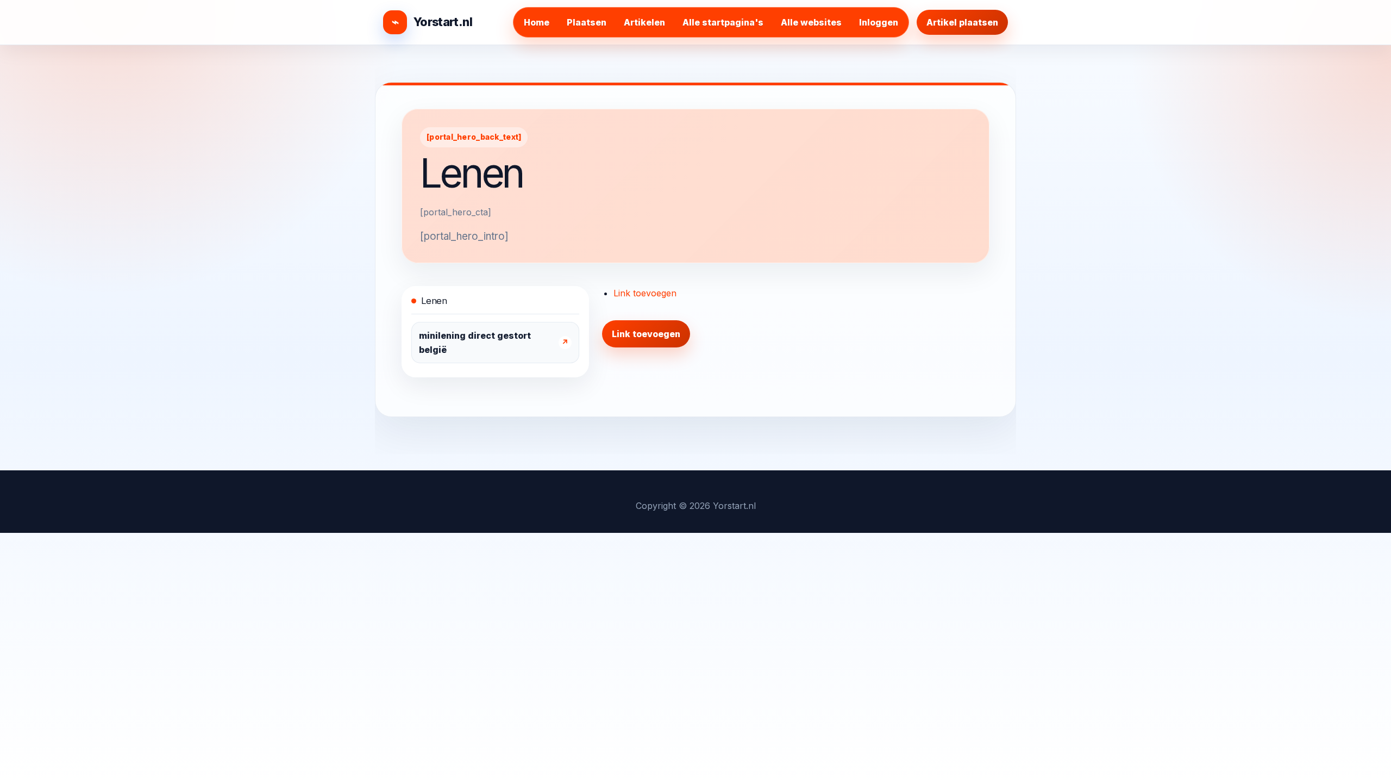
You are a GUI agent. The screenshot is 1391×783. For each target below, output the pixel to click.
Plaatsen (586, 22)
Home (536, 22)
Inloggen (878, 22)
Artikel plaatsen (962, 22)
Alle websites (811, 22)
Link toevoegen (644, 293)
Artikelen (644, 22)
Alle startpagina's (722, 22)
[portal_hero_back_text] (474, 137)
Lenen (434, 300)
